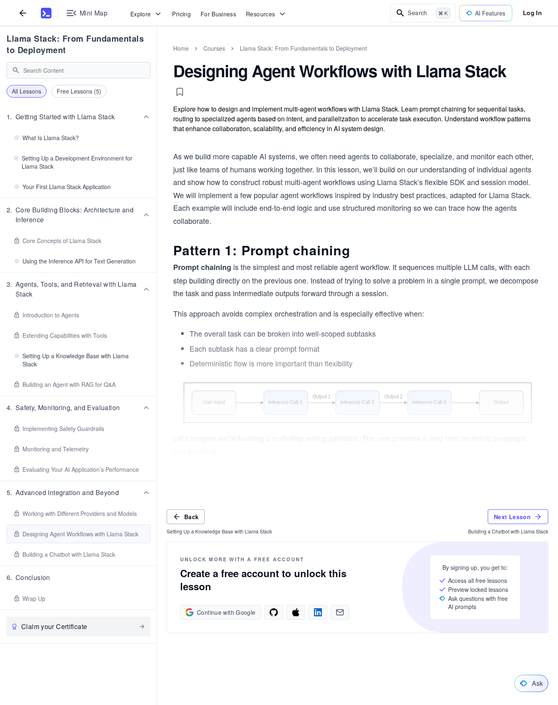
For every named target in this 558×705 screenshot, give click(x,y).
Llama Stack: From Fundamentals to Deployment (75, 44)
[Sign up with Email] (339, 612)
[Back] (23, 12)
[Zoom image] (357, 403)
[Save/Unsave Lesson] (179, 91)
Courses (214, 48)
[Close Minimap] (157, 57)
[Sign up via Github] (273, 612)
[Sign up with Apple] (295, 612)
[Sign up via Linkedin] (317, 612)
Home (181, 48)
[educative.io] (46, 13)
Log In (532, 12)
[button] (78, 116)
